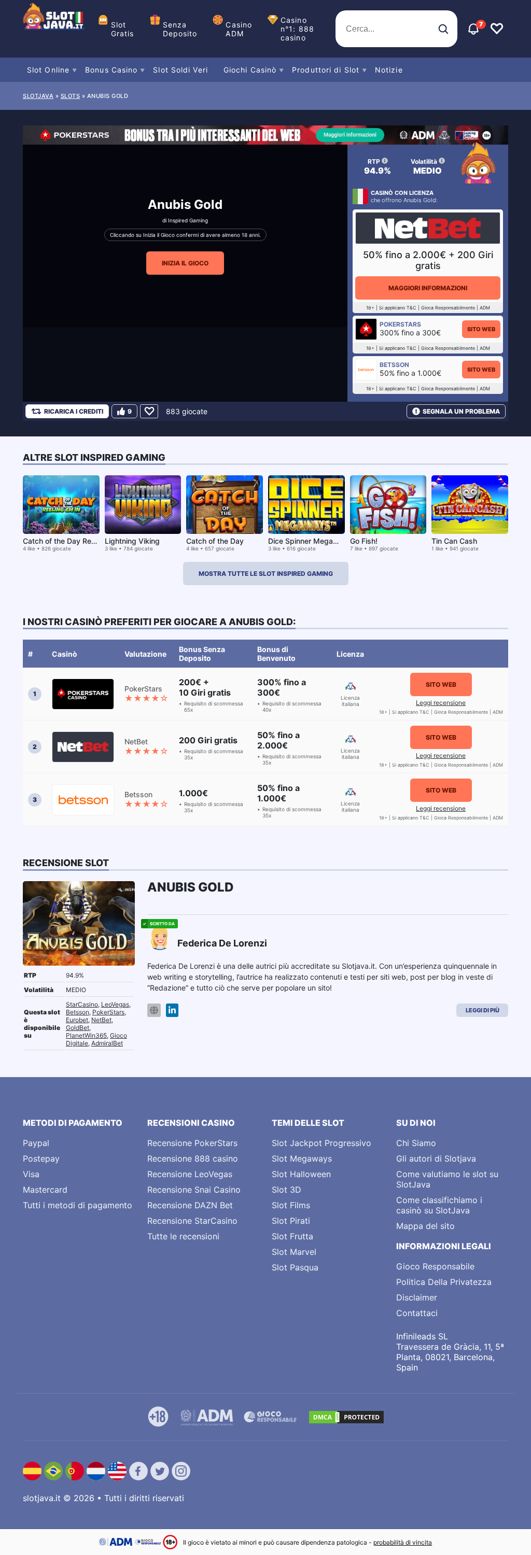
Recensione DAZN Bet (190, 1205)
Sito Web (481, 329)
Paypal (36, 1143)
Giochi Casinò (249, 69)
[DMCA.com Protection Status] (346, 1417)
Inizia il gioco (185, 263)
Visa (31, 1174)
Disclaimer (416, 1297)
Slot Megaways (302, 1158)
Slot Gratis (122, 29)
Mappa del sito (425, 1226)
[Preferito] (149, 411)
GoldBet (77, 1027)
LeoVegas (115, 1004)
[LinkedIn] (172, 1010)
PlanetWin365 (86, 1035)
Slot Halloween (301, 1174)
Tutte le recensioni (183, 1236)
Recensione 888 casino (192, 1158)
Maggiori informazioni (427, 288)
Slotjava (38, 96)
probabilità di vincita (402, 1542)
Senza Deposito (180, 29)
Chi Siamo (416, 1143)
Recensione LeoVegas (189, 1174)
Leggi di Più (482, 1010)
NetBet (101, 1020)
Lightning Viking (132, 540)
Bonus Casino (111, 69)
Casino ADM (239, 29)
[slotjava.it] (54, 28)
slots (70, 96)
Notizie (389, 69)
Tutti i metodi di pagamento (77, 1205)
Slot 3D (286, 1189)
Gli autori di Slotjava (436, 1158)
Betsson (77, 1012)
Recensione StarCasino (192, 1220)
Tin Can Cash (454, 540)
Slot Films (291, 1205)
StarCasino (82, 1004)
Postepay (41, 1158)
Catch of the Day (215, 540)
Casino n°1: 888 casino (297, 29)
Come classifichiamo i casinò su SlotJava (439, 1205)
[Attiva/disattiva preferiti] (496, 29)
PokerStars (108, 1012)
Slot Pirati (291, 1220)
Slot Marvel (294, 1252)
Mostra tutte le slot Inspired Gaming (266, 573)
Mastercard (45, 1189)
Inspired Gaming (188, 220)
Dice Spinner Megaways (310, 540)
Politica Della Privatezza (444, 1282)
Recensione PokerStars (192, 1143)
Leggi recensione (441, 702)
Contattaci (417, 1313)
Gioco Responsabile (435, 1266)
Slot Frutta (292, 1236)
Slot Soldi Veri (180, 69)
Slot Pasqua (295, 1267)
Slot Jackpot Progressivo (321, 1143)
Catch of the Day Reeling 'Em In (76, 540)
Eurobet (77, 1020)
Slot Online (48, 69)
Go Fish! (364, 540)
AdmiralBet (107, 1043)
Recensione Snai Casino (194, 1189)
